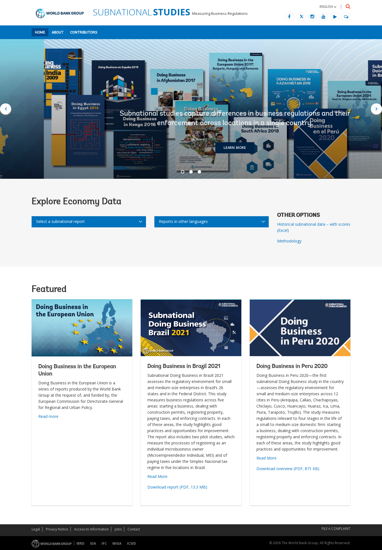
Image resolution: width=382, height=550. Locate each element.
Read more (48, 416)
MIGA (116, 543)
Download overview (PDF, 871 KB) (287, 468)
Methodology (289, 241)
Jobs (118, 529)
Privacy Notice (57, 529)
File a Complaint (336, 528)
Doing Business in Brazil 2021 (183, 366)
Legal (36, 529)
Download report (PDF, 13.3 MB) (177, 487)
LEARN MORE (191, 147)
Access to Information (91, 529)
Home (40, 32)
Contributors (83, 32)
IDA (93, 543)
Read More (157, 476)
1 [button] (182, 172)
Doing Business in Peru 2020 (292, 366)
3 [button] (199, 172)
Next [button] (376, 109)
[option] (191, 109)
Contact (134, 529)
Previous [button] (5, 109)
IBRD (80, 543)
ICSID (131, 543)
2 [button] (191, 172)
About (57, 32)
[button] (328, 6)
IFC (104, 543)
